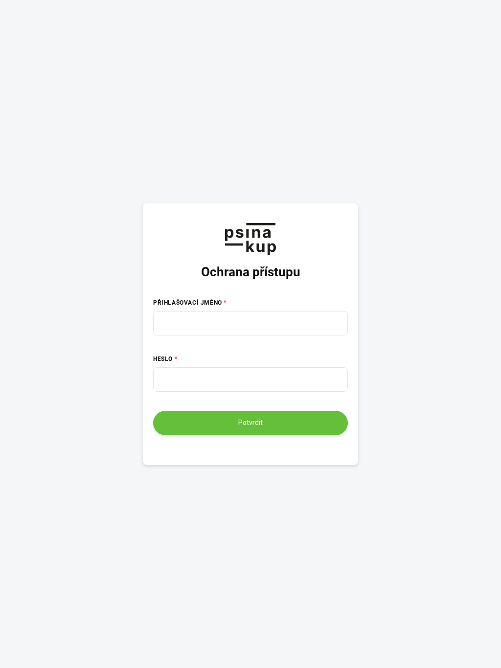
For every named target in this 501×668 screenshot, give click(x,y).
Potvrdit (250, 422)
